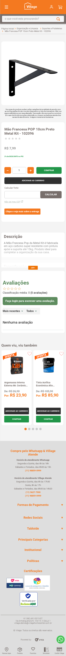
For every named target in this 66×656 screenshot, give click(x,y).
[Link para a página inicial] (7, 29)
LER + (33, 268)
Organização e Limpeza (27, 28)
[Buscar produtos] (59, 19)
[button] (22, 211)
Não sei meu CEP (12, 202)
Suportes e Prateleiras (52, 28)
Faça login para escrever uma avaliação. (30, 301)
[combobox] (33, 19)
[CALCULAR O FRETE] (51, 194)
